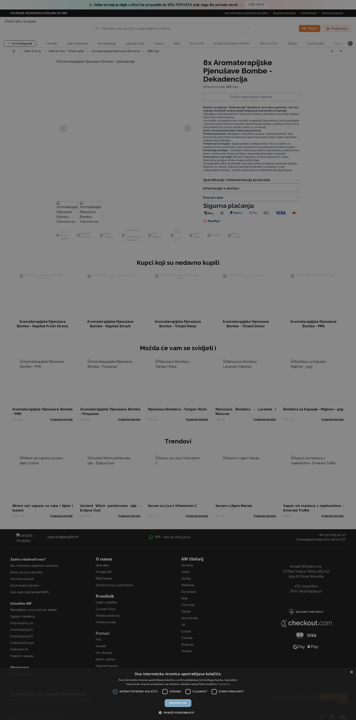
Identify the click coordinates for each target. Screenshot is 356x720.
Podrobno (224, 684)
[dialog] (178, 694)
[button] (178, 712)
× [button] (351, 672)
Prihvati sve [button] (178, 703)
